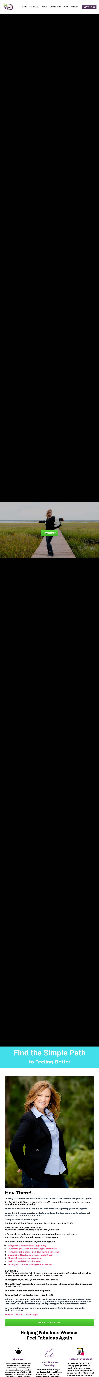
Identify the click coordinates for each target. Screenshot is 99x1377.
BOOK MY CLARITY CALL (49, 1322)
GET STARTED (34, 7)
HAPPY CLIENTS (55, 7)
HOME (24, 7)
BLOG (66, 7)
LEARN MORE (89, 7)
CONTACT (74, 7)
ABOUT (44, 7)
